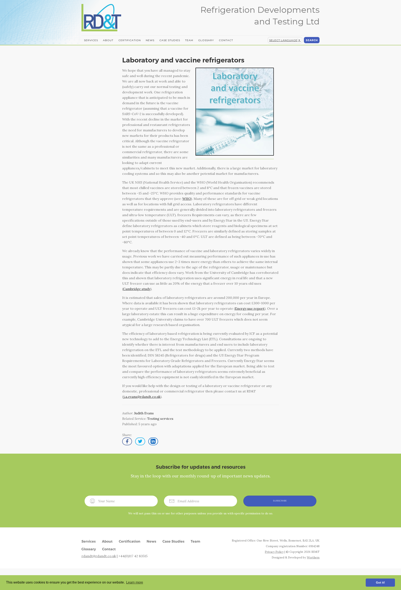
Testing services (160, 418)
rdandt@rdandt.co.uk (98, 556)
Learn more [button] (134, 582)
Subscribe (280, 500)
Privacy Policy (274, 552)
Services (91, 40)
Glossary (206, 40)
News (150, 40)
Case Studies (169, 40)
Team (189, 40)
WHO (186, 199)
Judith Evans (144, 413)
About (108, 40)
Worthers (313, 557)
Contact (226, 40)
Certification (129, 40)
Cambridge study (136, 289)
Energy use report (249, 308)
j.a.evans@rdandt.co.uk (141, 397)
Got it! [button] (380, 582)
